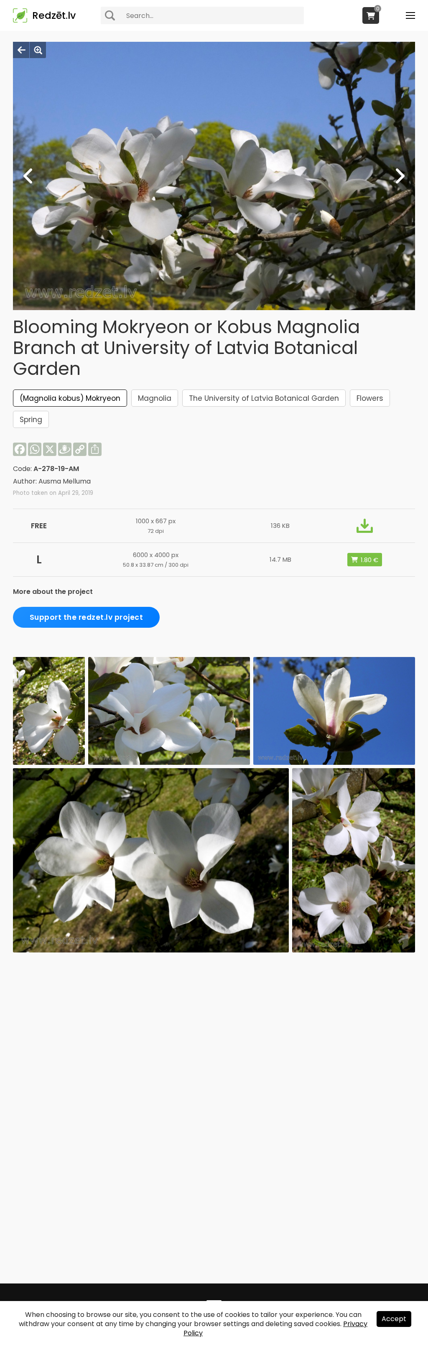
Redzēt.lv (54, 15)
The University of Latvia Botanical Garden (264, 398)
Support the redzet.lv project (86, 617)
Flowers (370, 398)
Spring (31, 420)
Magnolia (154, 398)
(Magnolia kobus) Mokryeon (70, 398)
